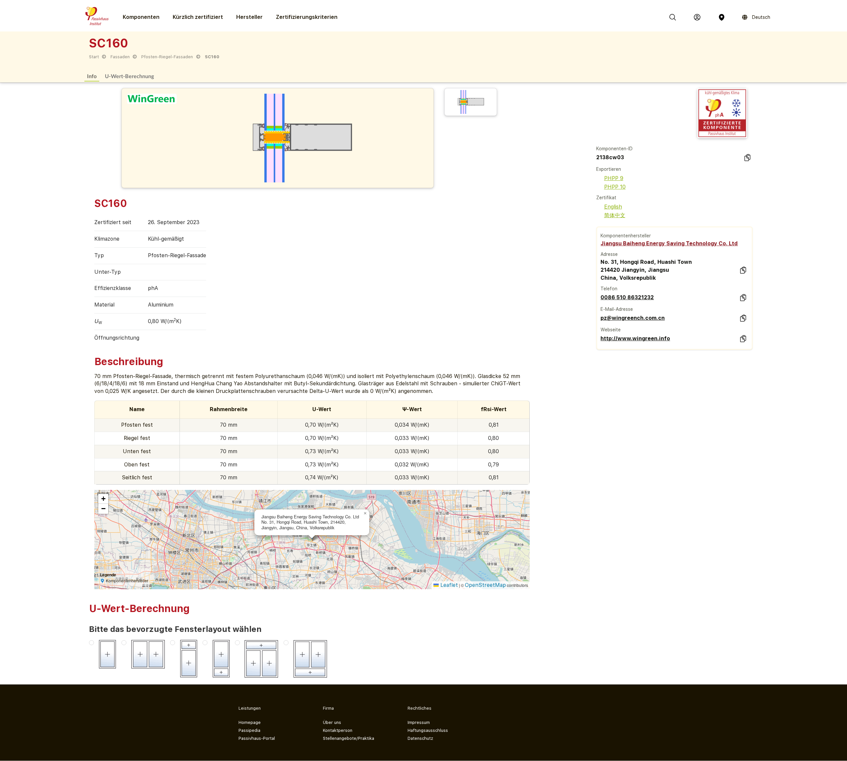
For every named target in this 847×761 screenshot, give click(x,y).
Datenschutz (420, 738)
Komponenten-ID (614, 148)
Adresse (609, 254)
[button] (365, 513)
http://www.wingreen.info (635, 338)
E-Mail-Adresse (617, 309)
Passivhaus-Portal (257, 738)
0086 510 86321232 (627, 297)
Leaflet (448, 585)
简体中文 (614, 215)
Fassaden (120, 56)
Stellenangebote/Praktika (348, 738)
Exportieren (608, 169)
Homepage (250, 722)
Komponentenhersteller (626, 235)
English (613, 207)
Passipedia (249, 730)
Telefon (609, 288)
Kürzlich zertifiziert (198, 17)
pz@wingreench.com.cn (633, 318)
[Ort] (721, 17)
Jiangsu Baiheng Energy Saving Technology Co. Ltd (669, 243)
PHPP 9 (613, 178)
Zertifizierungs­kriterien (306, 17)
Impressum (419, 722)
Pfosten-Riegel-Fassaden (167, 56)
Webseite (611, 329)
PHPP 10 (615, 187)
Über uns (332, 722)
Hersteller (249, 17)
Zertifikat (606, 197)
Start (94, 56)
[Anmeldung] (697, 17)
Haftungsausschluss (428, 730)
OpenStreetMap (485, 585)
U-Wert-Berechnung (129, 76)
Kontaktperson (337, 730)
